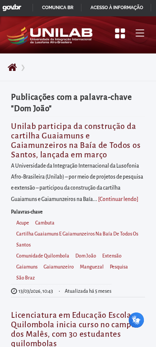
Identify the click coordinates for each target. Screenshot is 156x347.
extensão (112, 256)
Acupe (22, 223)
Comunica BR (57, 7)
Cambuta (45, 223)
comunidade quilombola (42, 256)
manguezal (92, 267)
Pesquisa (119, 267)
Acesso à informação (116, 7)
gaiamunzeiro (59, 267)
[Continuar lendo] (118, 199)
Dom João (85, 256)
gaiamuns (26, 267)
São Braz (25, 278)
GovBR (10, 5)
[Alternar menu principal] (139, 33)
